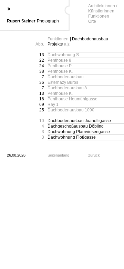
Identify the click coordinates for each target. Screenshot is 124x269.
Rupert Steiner (21, 21)
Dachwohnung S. (64, 54)
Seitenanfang (58, 155)
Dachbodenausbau (66, 76)
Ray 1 (53, 104)
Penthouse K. (60, 71)
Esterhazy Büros (63, 82)
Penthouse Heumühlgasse (72, 99)
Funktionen (98, 16)
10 (41, 120)
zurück (94, 155)
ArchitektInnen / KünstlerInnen (102, 8)
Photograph (48, 21)
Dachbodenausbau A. (68, 88)
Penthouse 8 (59, 60)
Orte (92, 21)
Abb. (39, 44)
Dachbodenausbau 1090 (71, 110)
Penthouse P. (60, 65)
